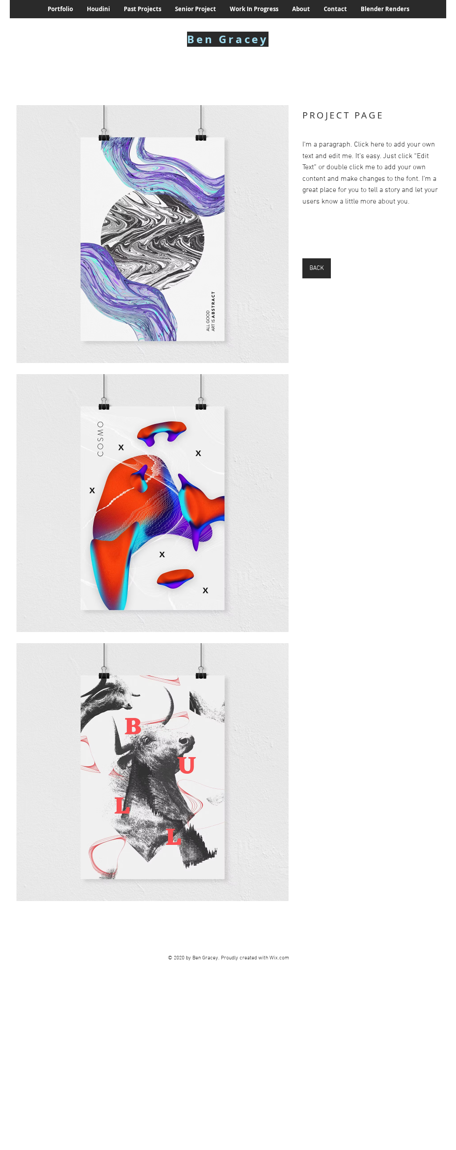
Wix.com (279, 958)
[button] (152, 234)
